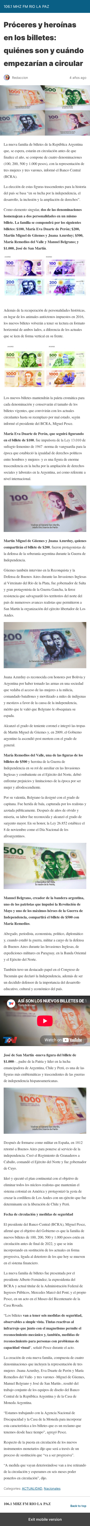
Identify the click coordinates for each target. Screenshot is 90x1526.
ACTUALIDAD (32, 1488)
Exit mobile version (45, 1519)
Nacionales (52, 1488)
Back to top (78, 1506)
